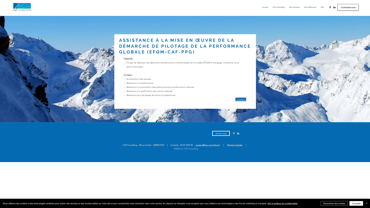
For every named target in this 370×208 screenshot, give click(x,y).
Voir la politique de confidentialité (282, 203)
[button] (221, 133)
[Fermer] (366, 203)
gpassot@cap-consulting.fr (208, 145)
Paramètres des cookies (334, 203)
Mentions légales (235, 145)
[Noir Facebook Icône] (330, 7)
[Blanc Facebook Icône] (233, 133)
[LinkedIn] (334, 7)
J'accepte (356, 203)
